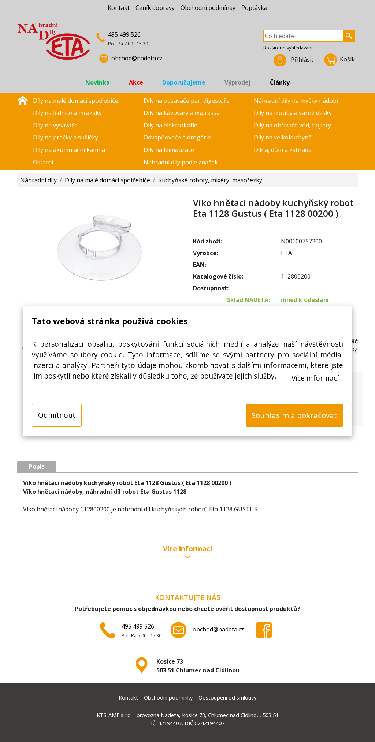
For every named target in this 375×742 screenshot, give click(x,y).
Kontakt (119, 8)
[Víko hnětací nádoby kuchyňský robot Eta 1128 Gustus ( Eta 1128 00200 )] (99, 246)
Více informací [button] (187, 549)
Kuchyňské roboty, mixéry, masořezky (210, 180)
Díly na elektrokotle (170, 125)
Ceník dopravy (155, 8)
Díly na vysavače (55, 125)
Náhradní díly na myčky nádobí (296, 101)
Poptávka (254, 8)
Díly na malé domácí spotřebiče (75, 101)
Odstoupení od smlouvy (227, 697)
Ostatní (43, 162)
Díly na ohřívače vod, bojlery (292, 125)
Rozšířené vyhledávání (287, 47)
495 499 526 (124, 34)
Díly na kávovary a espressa (182, 113)
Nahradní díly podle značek (181, 162)
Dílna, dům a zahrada (283, 150)
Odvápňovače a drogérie (177, 137)
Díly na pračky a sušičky (65, 137)
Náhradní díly (38, 180)
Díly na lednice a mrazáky (67, 113)
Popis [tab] (37, 466)
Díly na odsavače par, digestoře (187, 101)
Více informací (315, 378)
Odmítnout (56, 415)
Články (280, 82)
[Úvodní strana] (22, 100)
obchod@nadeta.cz (137, 58)
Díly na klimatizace (169, 150)
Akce (136, 82)
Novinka (97, 82)
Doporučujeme (183, 82)
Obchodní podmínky (208, 8)
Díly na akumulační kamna (69, 150)
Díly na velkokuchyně (283, 137)
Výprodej (237, 82)
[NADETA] (53, 44)
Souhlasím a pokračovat (294, 415)
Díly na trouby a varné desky (293, 113)
